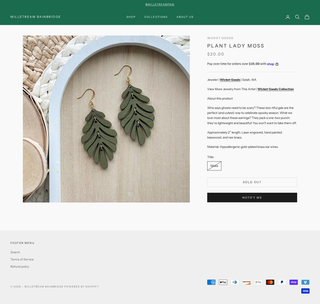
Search (15, 252)
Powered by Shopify (81, 286)
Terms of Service (22, 259)
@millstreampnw (160, 4)
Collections (156, 17)
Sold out (252, 182)
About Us (185, 17)
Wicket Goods (220, 38)
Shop (131, 17)
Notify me (252, 197)
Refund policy (19, 267)
